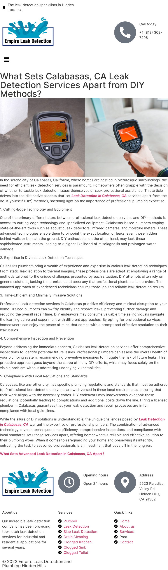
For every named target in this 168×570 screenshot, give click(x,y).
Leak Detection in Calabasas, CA (99, 195)
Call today (147, 24)
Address (146, 475)
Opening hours (95, 475)
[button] (84, 59)
